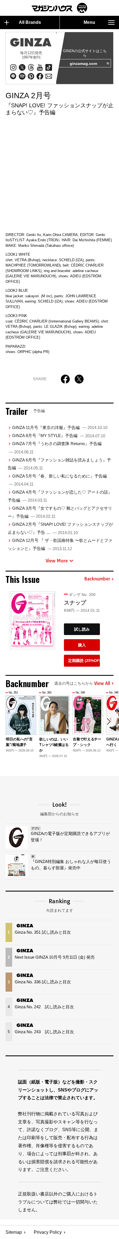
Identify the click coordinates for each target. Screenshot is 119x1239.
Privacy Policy (48, 1232)
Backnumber (97, 579)
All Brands (30, 22)
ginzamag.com (83, 63)
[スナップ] (32, 620)
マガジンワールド (59, 8)
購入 (82, 645)
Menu (89, 22)
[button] (108, 722)
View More (57, 560)
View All (102, 683)
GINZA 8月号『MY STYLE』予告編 (58, 435)
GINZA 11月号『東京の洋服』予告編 (59, 427)
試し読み (82, 629)
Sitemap (14, 1232)
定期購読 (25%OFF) (84, 660)
